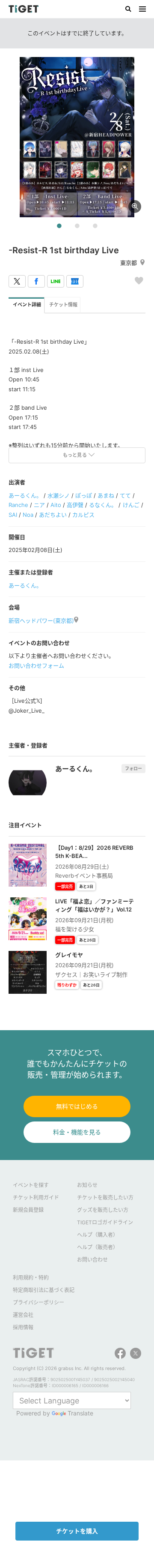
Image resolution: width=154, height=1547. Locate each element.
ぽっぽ (83, 495)
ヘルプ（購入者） (97, 1235)
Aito (55, 504)
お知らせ (87, 1185)
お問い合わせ (92, 1259)
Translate (80, 1413)
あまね (106, 495)
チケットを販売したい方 (105, 1197)
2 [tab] (77, 226)
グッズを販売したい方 (102, 1210)
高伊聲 (75, 504)
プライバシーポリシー (38, 1302)
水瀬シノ (58, 495)
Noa (28, 514)
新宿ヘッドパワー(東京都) (41, 620)
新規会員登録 (28, 1210)
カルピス (83, 514)
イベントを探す (31, 1185)
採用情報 (23, 1327)
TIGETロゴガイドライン (105, 1222)
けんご (131, 504)
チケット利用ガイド (36, 1197)
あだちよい (53, 514)
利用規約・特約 (31, 1277)
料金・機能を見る (77, 1132)
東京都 (128, 262)
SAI (13, 514)
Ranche (18, 504)
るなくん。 (103, 504)
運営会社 (23, 1315)
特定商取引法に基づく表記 (43, 1290)
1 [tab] (59, 226)
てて (125, 495)
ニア (39, 504)
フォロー (133, 768)
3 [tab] (95, 226)
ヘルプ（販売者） (97, 1247)
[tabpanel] (77, 137)
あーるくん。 (25, 495)
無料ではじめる (77, 1106)
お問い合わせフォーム (36, 665)
